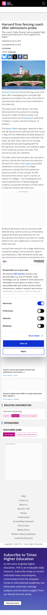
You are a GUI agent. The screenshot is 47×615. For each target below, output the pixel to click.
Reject (23, 351)
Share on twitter (14, 56)
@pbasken (12, 52)
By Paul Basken (8, 375)
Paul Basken (6, 48)
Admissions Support (28, 416)
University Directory (23, 538)
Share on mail (25, 56)
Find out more (12, 603)
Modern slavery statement (24, 534)
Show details (34, 336)
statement (28, 118)
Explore (7, 416)
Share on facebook (20, 56)
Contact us (23, 500)
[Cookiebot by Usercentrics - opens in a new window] (33, 261)
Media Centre (23, 529)
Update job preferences (26, 434)
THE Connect (23, 525)
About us (23, 504)
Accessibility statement (23, 521)
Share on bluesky (4, 56)
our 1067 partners (18, 274)
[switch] (40, 311)
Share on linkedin (9, 56)
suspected (29, 163)
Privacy (23, 513)
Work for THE (23, 508)
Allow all (23, 343)
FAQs (23, 496)
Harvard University (10, 92)
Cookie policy (24, 517)
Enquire (15, 416)
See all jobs (8, 434)
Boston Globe (11, 128)
